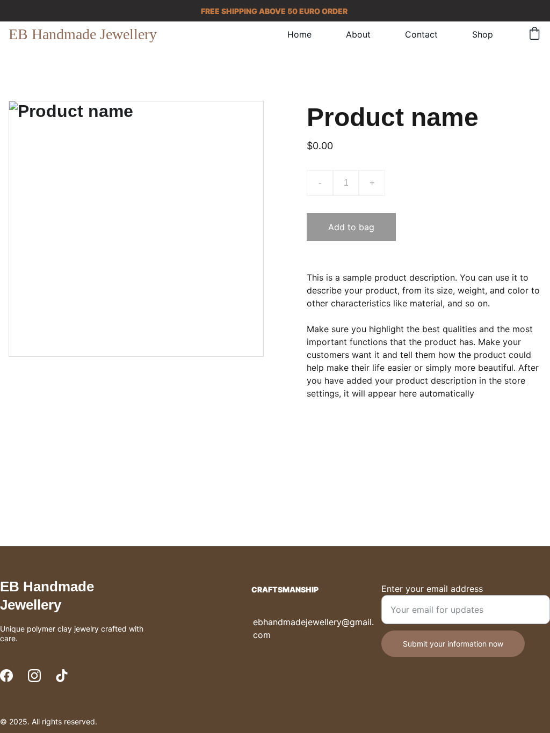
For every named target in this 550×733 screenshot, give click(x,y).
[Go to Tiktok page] (61, 675)
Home (299, 34)
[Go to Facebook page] (6, 675)
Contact (421, 34)
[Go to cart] (534, 34)
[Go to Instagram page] (34, 675)
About (358, 34)
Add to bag (351, 227)
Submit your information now (453, 643)
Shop (482, 34)
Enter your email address (432, 588)
